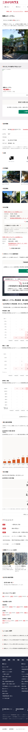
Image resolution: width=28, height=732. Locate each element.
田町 (24, 620)
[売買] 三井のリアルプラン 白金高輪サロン (12, 237)
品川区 (12, 129)
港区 (3, 596)
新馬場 (10, 606)
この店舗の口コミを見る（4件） (11, 225)
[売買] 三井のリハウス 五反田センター (13, 211)
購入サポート (5, 688)
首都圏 (4, 659)
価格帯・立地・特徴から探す (8, 683)
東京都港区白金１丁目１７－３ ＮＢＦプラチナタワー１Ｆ (17, 244)
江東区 (11, 596)
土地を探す (4, 679)
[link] (8, 563)
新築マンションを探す (7, 671)
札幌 (18, 659)
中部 (14, 659)
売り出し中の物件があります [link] (11, 20)
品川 (3, 606)
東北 (23, 659)
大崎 (3, 612)
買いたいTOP (5, 666)
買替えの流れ (5, 693)
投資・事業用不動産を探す (8, 681)
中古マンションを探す (7, 669)
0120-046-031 (15, 248)
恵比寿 (4, 614)
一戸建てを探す (5, 674)
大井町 (16, 620)
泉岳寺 (18, 606)
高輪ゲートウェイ (6, 620)
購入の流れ (4, 691)
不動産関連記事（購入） (7, 696)
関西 (9, 659)
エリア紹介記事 (5, 698)
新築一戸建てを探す (6, 676)
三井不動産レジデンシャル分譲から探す (11, 686)
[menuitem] (8, 7)
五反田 (17, 612)
